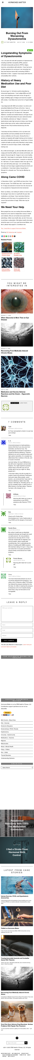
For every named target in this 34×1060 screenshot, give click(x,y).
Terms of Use (22, 1055)
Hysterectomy (5, 732)
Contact (4, 1056)
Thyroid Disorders (6, 755)
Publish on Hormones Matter (10, 928)
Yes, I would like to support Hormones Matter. (13, 228)
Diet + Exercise (5, 723)
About (29, 1055)
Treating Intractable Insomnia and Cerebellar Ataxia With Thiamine (15, 959)
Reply (10, 435)
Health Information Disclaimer (10, 1055)
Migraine (3, 740)
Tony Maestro (11, 42)
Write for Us (11, 1056)
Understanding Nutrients (7, 758)
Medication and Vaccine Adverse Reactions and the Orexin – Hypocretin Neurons (15, 394)
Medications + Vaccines (7, 738)
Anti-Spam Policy (16, 1053)
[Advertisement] (17, 789)
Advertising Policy (5, 1053)
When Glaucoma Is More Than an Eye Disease (15, 319)
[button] (25, 1042)
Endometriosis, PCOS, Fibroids (9, 729)
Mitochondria (4, 743)
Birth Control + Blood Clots (8, 720)
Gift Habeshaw (10, 232)
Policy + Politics (5, 749)
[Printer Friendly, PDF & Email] (30, 49)
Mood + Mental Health (7, 746)
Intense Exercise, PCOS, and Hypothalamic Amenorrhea (14, 897)
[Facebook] (17, 1038)
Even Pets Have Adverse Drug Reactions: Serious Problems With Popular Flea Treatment (17, 1025)
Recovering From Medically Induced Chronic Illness (14, 352)
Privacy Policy (25, 1053)
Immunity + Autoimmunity (8, 735)
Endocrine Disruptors (7, 726)
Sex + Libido (4, 752)
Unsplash (19, 232)
